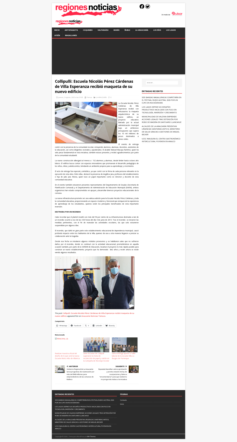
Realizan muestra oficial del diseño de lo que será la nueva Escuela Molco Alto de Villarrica (67, 355)
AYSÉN (57, 35)
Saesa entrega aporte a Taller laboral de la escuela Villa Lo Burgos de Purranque (124, 355)
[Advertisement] (118, 57)
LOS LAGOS (171, 30)
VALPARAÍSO (103, 30)
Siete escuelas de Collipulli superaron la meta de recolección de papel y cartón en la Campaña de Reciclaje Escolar (96, 357)
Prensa (89, 97)
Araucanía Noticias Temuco (93, 316)
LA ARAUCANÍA (141, 30)
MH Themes (91, 436)
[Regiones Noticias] (118, 15)
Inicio (57, 30)
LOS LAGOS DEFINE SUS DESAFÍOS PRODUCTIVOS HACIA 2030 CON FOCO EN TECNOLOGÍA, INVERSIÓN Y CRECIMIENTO (159, 110)
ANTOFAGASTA (71, 30)
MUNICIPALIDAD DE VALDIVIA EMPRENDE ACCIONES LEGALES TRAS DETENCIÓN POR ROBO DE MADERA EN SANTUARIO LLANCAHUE (161, 119)
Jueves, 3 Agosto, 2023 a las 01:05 (70, 97)
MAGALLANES (71, 35)
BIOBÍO (116, 30)
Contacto (123, 400)
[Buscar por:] (162, 83)
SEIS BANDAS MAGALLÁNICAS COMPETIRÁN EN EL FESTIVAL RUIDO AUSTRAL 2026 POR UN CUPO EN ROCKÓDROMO (161, 100)
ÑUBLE (127, 30)
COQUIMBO (88, 30)
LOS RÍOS (157, 30)
